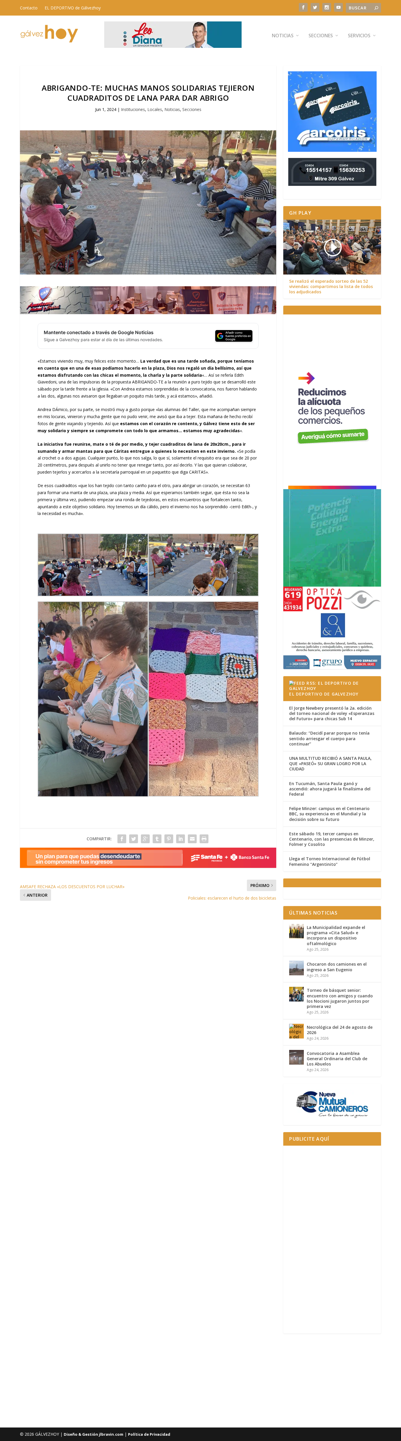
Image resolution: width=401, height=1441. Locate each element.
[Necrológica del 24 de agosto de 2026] (296, 1031)
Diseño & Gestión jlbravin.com (93, 1434)
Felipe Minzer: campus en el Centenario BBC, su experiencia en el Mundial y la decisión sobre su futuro (329, 814)
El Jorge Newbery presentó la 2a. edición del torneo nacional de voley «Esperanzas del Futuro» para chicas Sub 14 (331, 713)
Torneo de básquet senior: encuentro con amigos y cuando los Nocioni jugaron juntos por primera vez (340, 998)
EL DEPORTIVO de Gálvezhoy (73, 8)
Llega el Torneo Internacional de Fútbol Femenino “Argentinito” (329, 861)
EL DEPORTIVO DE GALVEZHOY (323, 694)
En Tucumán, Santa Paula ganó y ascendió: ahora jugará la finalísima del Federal (329, 789)
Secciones (321, 36)
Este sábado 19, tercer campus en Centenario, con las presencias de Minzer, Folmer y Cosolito (331, 839)
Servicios (359, 36)
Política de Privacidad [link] (149, 1434)
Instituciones (133, 109)
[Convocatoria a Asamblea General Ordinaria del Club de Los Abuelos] (296, 1057)
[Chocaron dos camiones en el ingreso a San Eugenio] (296, 968)
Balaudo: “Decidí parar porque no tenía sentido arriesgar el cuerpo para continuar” (329, 738)
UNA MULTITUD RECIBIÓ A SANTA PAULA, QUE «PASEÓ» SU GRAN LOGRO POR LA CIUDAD (330, 763)
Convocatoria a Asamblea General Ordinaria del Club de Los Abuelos (337, 1059)
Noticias (283, 36)
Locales (154, 109)
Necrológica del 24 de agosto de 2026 (340, 1029)
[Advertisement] (332, 1240)
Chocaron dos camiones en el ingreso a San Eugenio (337, 966)
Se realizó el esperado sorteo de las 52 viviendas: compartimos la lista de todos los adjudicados (331, 286)
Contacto (29, 8)
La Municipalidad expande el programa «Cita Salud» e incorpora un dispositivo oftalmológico (336, 935)
